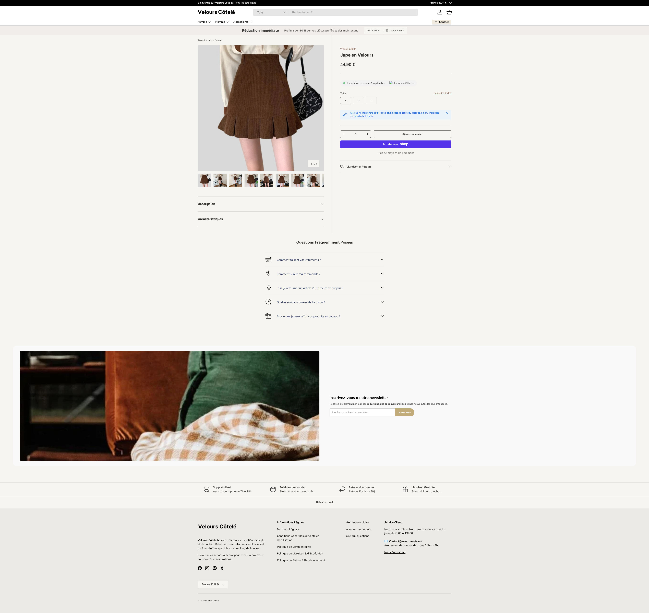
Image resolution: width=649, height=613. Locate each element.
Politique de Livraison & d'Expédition (300, 553)
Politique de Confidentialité (294, 546)
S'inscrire (405, 412)
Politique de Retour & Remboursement (301, 560)
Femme (202, 22)
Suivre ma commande (358, 529)
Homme (220, 22)
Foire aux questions (357, 536)
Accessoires (240, 22)
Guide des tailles (442, 92)
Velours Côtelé (348, 48)
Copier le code (396, 30)
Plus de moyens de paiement (396, 152)
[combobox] (335, 12)
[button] (449, 12)
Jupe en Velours (215, 40)
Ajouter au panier (412, 134)
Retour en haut (324, 501)
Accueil (201, 40)
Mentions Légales (288, 529)
